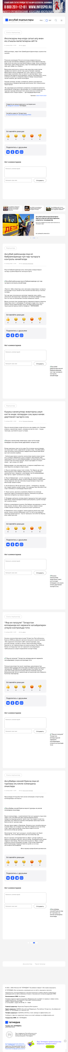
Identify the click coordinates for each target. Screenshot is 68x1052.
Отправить (40, 180)
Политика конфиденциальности (15, 1048)
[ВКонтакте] (8, 152)
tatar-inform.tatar (41, 95)
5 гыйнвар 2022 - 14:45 (10, 263)
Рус (41, 20)
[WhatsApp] (21, 152)
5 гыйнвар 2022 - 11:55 (10, 632)
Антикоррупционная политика (14, 1043)
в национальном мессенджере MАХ (18, 115)
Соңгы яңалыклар (13, 32)
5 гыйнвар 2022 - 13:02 (10, 421)
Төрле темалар (40, 964)
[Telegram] (17, 152)
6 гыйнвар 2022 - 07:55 (10, 45)
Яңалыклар (10, 248)
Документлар (27, 964)
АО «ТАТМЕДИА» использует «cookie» (16, 1045)
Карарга (50, 1047)
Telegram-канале (13, 105)
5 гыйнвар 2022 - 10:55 (10, 790)
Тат (50, 20)
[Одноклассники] (12, 152)
